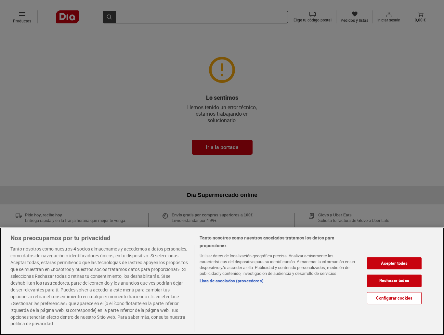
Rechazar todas (394, 280)
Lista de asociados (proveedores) (232, 281)
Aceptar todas (394, 263)
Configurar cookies (394, 298)
